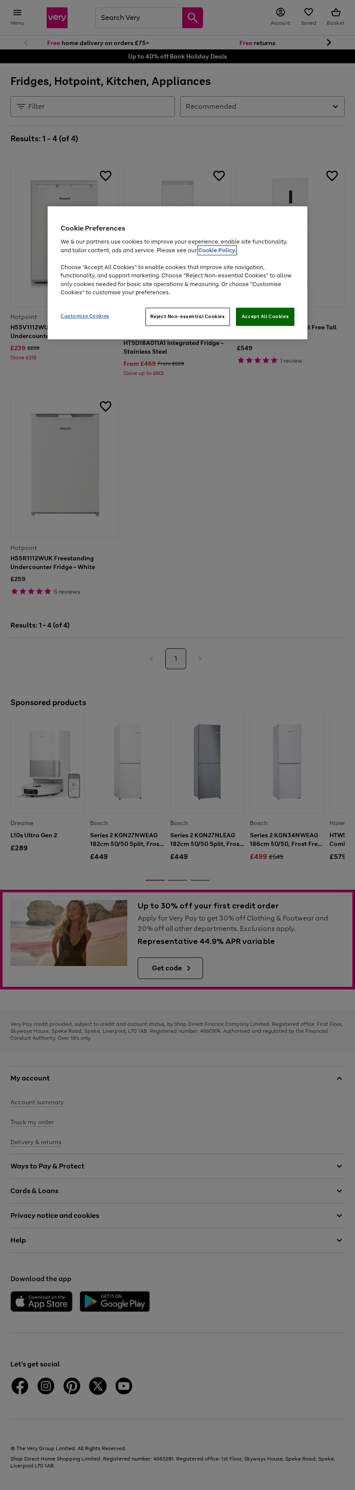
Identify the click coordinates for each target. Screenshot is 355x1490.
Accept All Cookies (265, 316)
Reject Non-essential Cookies (187, 316)
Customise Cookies (85, 315)
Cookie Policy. (217, 250)
